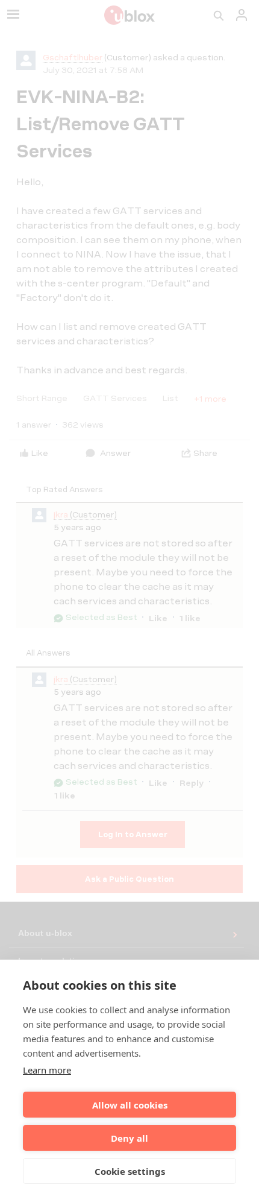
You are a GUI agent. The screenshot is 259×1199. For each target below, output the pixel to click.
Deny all (129, 1138)
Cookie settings (130, 1171)
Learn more (47, 1070)
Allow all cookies (129, 1105)
